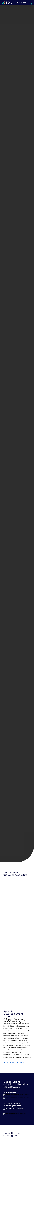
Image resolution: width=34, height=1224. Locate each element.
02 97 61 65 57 (21, 3)
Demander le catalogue (17, 1166)
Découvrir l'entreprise (15, 1062)
